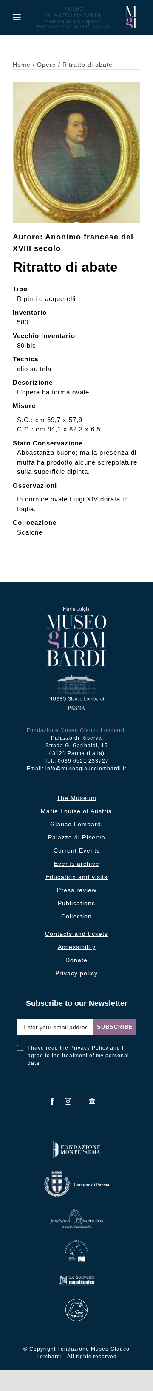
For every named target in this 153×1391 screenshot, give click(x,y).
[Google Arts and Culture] (92, 1101)
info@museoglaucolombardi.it (85, 769)
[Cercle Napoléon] (76, 1300)
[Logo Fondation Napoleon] (76, 1211)
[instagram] (68, 1101)
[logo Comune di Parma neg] (76, 1172)
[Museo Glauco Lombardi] (132, 9)
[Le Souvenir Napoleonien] (76, 1276)
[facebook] (52, 1101)
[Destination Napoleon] (76, 1242)
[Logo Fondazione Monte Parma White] (76, 1142)
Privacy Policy (89, 1048)
